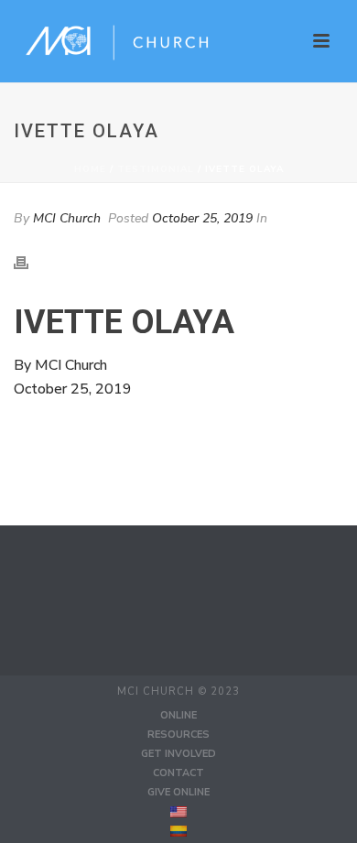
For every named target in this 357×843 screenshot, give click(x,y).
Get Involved (178, 754)
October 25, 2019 (202, 218)
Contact (178, 773)
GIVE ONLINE (178, 792)
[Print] (30, 262)
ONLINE (178, 715)
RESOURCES (178, 734)
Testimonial (155, 169)
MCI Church (67, 218)
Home (90, 169)
